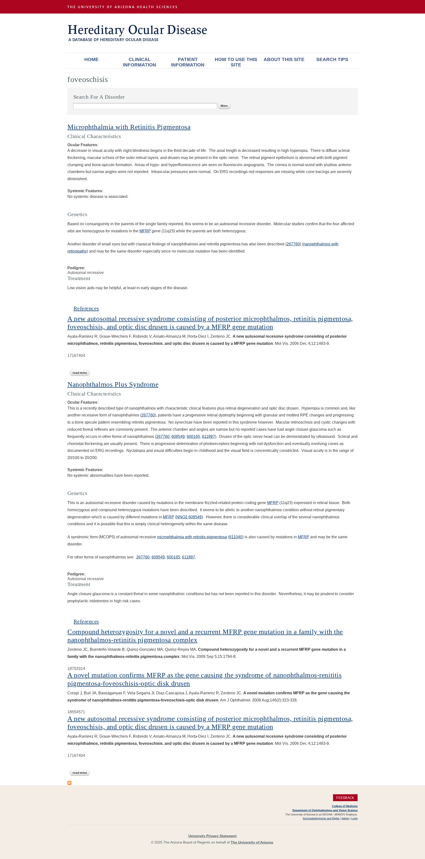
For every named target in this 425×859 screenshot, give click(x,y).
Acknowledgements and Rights (321, 818)
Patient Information (187, 62)
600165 (193, 436)
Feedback (345, 797)
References (86, 308)
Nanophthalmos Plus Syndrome (112, 384)
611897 (208, 436)
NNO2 (182, 517)
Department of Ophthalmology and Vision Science (325, 810)
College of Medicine (345, 806)
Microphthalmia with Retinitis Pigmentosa (128, 127)
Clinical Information (139, 62)
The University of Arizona (252, 842)
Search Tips (332, 59)
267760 (293, 244)
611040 (235, 537)
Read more (81, 373)
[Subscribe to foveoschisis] (69, 782)
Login (354, 818)
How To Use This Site (236, 62)
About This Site (284, 59)
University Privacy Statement (212, 836)
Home (91, 59)
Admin (345, 818)
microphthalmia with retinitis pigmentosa (192, 537)
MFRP (145, 231)
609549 (178, 436)
